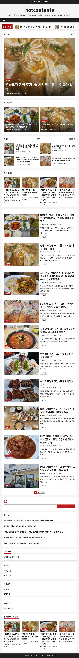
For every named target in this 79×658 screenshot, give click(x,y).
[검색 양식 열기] (76, 20)
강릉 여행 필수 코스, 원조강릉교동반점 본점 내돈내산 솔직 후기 (21, 337)
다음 (42, 492)
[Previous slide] (71, 34)
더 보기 (44, 237)
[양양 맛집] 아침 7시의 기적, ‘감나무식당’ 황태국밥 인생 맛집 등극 (21, 418)
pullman (9, 93)
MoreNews (52, 656)
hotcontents (39, 9)
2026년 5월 (7, 576)
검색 (5, 501)
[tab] (6, 139)
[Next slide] (74, 34)
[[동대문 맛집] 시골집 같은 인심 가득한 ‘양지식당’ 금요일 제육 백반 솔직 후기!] (12, 182)
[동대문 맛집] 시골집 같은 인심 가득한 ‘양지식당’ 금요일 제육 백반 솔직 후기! (9, 148)
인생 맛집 (8, 80)
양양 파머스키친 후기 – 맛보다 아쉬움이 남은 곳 (21, 363)
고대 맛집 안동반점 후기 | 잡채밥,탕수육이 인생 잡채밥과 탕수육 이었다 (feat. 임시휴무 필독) (9, 161)
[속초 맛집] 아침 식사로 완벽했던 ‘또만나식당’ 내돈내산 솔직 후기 (21, 476)
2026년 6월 (7, 571)
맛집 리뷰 (44, 121)
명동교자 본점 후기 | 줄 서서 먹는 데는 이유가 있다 (45, 148)
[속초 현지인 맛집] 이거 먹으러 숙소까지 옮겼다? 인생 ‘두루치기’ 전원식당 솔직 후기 (21, 447)
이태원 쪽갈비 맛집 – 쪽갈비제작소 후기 (21, 390)
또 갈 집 (8, 346)
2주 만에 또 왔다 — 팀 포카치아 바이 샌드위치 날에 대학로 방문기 (45, 161)
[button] (4, 20)
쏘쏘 (7, 121)
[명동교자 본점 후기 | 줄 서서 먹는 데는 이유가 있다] (30, 182)
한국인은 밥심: (9, 456)
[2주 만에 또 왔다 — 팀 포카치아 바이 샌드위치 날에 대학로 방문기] (67, 182)
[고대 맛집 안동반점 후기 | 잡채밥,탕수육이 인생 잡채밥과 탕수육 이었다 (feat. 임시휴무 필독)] (39, 67)
